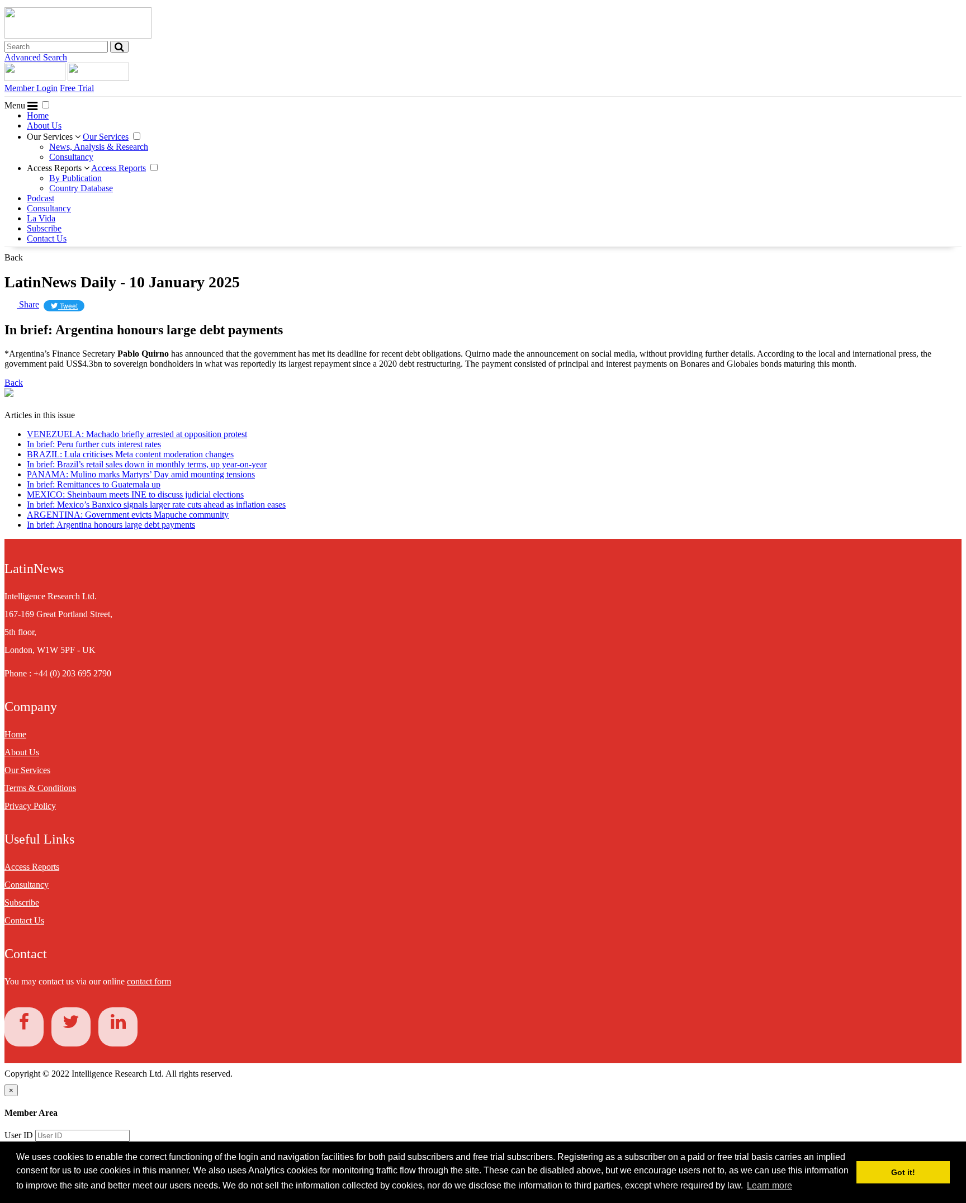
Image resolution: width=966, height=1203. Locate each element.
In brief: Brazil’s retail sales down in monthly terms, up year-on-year (147, 464)
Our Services (51, 136)
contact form (149, 981)
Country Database (81, 188)
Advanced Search (35, 57)
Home (38, 115)
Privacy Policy (30, 806)
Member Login (31, 88)
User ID (18, 1135)
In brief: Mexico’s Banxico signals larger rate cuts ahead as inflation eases (156, 504)
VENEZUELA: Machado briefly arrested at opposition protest (137, 434)
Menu (15, 105)
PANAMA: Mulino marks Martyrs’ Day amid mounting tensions (141, 474)
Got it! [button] (903, 1172)
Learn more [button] (769, 1185)
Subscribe (44, 228)
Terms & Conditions (40, 788)
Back (13, 257)
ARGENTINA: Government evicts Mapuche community (128, 514)
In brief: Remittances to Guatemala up (93, 484)
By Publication (75, 178)
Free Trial (77, 88)
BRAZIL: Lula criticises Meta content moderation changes (130, 454)
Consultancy (71, 157)
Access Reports (55, 168)
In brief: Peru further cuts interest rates (94, 444)
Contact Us (47, 238)
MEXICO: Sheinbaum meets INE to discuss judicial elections (135, 494)
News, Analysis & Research (98, 146)
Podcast (40, 198)
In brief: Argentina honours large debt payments (111, 524)
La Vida (41, 218)
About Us (44, 125)
